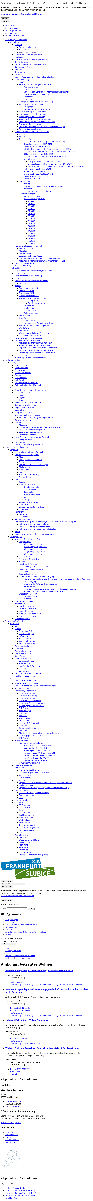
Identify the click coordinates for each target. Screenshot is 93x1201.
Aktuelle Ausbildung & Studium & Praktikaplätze (35, 77)
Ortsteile (18, 278)
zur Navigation (11, 33)
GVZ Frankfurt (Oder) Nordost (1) (38, 745)
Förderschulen (21, 377)
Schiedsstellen (21, 355)
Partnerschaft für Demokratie (27, 340)
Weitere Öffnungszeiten (11, 1122)
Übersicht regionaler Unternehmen (34, 773)
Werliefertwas (25, 775)
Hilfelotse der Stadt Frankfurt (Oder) (30, 402)
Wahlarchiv (24, 330)
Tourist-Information (23, 653)
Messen (22, 837)
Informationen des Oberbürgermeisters (32, 59)
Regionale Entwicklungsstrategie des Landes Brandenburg (44, 787)
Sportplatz (28, 499)
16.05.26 (31, 223)
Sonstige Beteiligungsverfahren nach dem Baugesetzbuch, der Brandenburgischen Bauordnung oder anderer (50, 590)
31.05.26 (31, 243)
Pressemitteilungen (27, 47)
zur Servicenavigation (14, 35)
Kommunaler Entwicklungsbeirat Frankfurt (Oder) (45, 156)
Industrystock (25, 777)
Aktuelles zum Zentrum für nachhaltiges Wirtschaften (46, 92)
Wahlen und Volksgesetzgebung (32, 298)
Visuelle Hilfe (6, 884)
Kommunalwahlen (31, 310)
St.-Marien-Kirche (26, 661)
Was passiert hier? (31, 87)
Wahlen (18, 285)
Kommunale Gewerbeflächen (31, 743)
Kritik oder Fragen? (27, 830)
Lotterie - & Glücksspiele (29, 723)
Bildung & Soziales (13, 360)
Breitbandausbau (22, 688)
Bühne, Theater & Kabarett (30, 459)
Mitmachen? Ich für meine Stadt (28, 539)
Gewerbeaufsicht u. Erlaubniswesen (34, 703)
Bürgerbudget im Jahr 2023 (35, 546)
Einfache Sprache (18, 884)
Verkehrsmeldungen (28, 52)
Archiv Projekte (30, 159)
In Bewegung (24, 636)
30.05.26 (31, 241)
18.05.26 (31, 228)
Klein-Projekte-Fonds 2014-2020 (37, 146)
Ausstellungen (25, 710)
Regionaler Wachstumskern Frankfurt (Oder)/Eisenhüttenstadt (45, 782)
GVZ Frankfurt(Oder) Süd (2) (35, 748)
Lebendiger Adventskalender (36, 566)
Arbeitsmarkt (24, 847)
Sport (17, 479)
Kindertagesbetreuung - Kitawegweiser (31, 390)
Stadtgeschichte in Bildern (30, 613)
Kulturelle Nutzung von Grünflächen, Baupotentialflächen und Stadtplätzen (47, 522)
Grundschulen (21, 365)
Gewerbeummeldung (28, 695)
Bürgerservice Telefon (24, 67)
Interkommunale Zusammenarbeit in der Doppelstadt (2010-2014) (56, 166)
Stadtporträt (20, 57)
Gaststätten (24, 725)
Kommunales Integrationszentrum (29, 415)
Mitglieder (23, 425)
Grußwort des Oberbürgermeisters (30, 54)
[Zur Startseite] (28, 878)
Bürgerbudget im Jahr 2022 (35, 549)
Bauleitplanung (30, 586)
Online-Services (21, 62)
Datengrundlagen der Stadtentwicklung (36, 102)
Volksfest (23, 715)
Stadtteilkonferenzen (28, 574)
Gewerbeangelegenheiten (26, 691)
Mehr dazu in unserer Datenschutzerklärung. (21, 14)
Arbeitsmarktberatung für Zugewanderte (36, 417)
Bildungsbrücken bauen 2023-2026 (38, 154)
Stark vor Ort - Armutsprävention (29, 444)
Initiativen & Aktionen (28, 564)
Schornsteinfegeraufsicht (30, 728)
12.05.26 (31, 218)
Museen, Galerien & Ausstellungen (33, 464)
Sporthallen (24, 504)
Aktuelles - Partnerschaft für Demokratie (36, 343)
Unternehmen (21, 768)
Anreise (18, 626)
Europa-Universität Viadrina (26, 382)
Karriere (18, 74)
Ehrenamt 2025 (30, 596)
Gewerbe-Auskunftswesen (30, 700)
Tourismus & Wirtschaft (15, 621)
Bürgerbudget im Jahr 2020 (35, 554)
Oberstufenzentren (23, 372)
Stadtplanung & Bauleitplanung (32, 114)
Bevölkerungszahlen (27, 606)
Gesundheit (19, 410)
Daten (21, 810)
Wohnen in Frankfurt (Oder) (31, 104)
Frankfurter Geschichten (25, 676)
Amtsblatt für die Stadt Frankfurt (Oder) (31, 280)
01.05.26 (31, 206)
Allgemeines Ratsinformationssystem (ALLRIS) (34, 271)
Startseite (9, 948)
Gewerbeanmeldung (28, 693)
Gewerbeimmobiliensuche (30, 763)
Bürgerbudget (25, 541)
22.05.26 (31, 233)
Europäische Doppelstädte (30, 256)
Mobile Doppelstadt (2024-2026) (37, 169)
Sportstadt (23, 482)
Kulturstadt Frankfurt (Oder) (27, 454)
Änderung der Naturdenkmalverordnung (41, 584)
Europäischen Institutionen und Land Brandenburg (41, 258)
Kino (21, 472)
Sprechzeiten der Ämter (25, 263)
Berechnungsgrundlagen (29, 795)
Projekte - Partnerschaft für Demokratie (36, 350)
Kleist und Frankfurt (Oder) (30, 609)
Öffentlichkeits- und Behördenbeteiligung (36, 576)
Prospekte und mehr (28, 643)
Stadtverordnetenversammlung (28, 275)
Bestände (23, 514)
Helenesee (23, 668)
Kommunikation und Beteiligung (37, 191)
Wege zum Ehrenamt (28, 594)
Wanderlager (24, 718)
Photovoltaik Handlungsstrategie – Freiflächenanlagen (42, 126)
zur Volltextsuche (12, 28)
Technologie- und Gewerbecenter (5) (39, 755)
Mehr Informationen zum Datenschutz (17, 895)
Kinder (22, 395)
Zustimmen (5, 21)
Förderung (23, 850)
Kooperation (24, 181)
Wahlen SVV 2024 (26, 290)
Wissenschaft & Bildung (29, 840)
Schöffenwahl (29, 320)
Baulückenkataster (27, 815)
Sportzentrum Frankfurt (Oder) (32, 484)
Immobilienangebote (23, 765)
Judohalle (28, 497)
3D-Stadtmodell (25, 805)
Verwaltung (15, 42)
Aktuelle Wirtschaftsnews (25, 681)
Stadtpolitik (15, 268)
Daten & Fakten (21, 835)
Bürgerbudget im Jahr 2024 (35, 544)
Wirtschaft (28, 189)
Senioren (18, 422)
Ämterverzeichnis (22, 69)
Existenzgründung (22, 800)
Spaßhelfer (28, 571)
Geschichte (24, 517)
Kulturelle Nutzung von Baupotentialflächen (37, 529)
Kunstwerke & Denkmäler (30, 666)
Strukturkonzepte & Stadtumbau (33, 111)
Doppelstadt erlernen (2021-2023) (38, 144)
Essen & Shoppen (26, 638)
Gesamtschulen (21, 367)
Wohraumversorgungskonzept (37, 109)
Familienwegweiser (23, 392)
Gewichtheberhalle (32, 494)
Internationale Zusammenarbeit (28, 246)
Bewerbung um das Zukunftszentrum (30, 358)
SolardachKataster (22, 790)
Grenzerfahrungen (27, 193)
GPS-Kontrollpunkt (27, 825)
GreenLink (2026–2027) (33, 179)
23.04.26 (31, 201)
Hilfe (21, 832)
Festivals (22, 462)
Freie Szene (24, 469)
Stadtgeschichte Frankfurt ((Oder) (33, 855)
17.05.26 (31, 226)
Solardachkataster (27, 817)
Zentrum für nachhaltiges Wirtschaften (35, 84)
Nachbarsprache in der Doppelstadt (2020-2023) (44, 141)
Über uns (23, 134)
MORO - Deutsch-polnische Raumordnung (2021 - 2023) (47, 149)
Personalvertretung (23, 266)
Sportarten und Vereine (29, 502)
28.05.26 (31, 236)
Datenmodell (24, 812)
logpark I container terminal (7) (37, 760)
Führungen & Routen (28, 631)
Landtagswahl (29, 308)
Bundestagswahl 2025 (28, 288)
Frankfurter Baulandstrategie (31, 124)
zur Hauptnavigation (14, 30)
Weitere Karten (25, 820)
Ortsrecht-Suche (22, 273)
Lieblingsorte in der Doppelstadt (28, 673)
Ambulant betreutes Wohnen (17, 958)
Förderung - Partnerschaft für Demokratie (37, 353)
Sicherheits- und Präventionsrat (28, 338)
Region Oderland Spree (29, 785)
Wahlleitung (24, 328)
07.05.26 (31, 211)
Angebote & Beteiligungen (16, 447)
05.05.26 (31, 208)
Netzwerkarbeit (25, 477)
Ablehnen (5, 18)
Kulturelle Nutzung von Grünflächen (34, 524)
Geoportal (19, 802)
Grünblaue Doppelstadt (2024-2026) (39, 174)
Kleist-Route (20, 656)
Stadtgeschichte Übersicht (30, 616)
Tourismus (14, 623)
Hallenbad (23, 509)
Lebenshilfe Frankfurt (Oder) (26, 1020)
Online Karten (25, 807)
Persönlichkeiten (26, 611)
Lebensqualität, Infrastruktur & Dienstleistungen (44, 186)
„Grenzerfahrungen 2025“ (35, 196)
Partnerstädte (25, 253)
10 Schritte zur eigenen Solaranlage (34, 792)
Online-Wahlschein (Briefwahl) (32, 335)
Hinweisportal (25, 561)
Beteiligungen (16, 536)
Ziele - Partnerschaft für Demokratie (34, 345)
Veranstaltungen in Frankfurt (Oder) (30, 452)
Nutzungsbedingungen (29, 827)
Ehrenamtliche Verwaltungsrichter (38, 323)
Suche (3, 908)
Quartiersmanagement (24, 601)
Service (18, 628)
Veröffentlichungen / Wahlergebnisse (35, 325)
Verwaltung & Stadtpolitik (16, 39)
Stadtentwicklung (22, 79)
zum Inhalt (10, 25)
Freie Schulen (20, 380)
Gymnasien (19, 375)
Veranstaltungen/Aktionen (30, 432)
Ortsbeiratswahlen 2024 (29, 295)
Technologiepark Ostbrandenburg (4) (39, 753)
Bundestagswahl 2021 (37, 303)
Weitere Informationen (29, 435)
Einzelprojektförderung (29, 474)
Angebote (14, 449)
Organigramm (21, 72)
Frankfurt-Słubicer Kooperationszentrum (32, 131)
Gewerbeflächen (21, 740)
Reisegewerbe (25, 730)
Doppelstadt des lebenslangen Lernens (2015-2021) (50, 164)
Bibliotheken (24, 467)
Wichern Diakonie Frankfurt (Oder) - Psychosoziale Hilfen (42, 1048)
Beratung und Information (26, 405)
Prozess (27, 89)
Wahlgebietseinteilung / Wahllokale (34, 333)
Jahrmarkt (23, 713)
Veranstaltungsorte (23, 651)
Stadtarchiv (19, 512)
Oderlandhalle (30, 489)
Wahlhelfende (25, 315)
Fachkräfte (23, 845)
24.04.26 (31, 203)
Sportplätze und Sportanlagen (32, 507)
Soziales (13, 387)
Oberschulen (20, 370)
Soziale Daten (25, 852)
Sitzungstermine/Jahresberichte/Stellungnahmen (40, 427)
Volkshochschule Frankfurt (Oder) (29, 385)
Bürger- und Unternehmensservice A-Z (31, 64)
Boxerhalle (28, 492)
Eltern (21, 400)
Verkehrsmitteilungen (24, 646)
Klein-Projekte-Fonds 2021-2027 (37, 176)
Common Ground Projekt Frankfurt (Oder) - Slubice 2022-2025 (50, 151)
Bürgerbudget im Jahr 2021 (35, 551)
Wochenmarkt (25, 720)
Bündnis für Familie (23, 420)
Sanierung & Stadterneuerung (32, 116)
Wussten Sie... (20, 604)
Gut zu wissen (25, 599)
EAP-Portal (23, 708)
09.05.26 (31, 216)
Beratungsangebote (23, 519)
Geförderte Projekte (27, 139)
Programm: (28, 99)
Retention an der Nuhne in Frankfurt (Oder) (37, 121)
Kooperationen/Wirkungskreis (32, 430)
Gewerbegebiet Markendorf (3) (37, 750)
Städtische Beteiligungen (29, 770)
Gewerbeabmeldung (28, 698)
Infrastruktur (24, 842)
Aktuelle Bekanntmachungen (27, 683)
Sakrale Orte (24, 671)
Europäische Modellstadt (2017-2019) (44, 161)
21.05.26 (31, 231)
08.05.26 (31, 213)
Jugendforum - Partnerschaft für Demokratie (38, 348)
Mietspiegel (28, 107)
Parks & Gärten (25, 663)
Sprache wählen (7, 886)
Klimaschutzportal (22, 618)
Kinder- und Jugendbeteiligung (32, 569)
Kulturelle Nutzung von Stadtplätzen (34, 526)
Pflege (17, 531)
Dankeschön (24, 556)
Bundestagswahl (31, 300)
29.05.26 (31, 238)
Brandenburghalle (31, 487)
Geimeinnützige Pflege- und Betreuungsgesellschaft (39, 970)
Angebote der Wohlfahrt (25, 407)
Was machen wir (26, 248)
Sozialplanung (21, 442)
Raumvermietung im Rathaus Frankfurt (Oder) (34, 534)
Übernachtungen (26, 633)
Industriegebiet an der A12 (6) (36, 758)
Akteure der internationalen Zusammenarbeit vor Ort (42, 261)
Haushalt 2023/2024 (27, 49)
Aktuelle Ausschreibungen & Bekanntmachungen (35, 686)
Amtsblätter (24, 283)
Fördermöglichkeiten (23, 440)
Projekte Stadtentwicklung (30, 129)
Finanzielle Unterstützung (30, 559)
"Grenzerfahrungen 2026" (34, 198)
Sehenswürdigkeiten (23, 658)
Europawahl (29, 305)
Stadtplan (19, 648)
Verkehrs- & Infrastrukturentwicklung (35, 119)
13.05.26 (31, 221)
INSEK (21, 82)
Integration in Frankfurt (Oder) (27, 412)
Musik (21, 457)
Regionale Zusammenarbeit (26, 780)
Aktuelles (18, 44)
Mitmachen (28, 97)
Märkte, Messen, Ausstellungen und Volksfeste (39, 733)
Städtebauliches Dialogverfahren (38, 94)
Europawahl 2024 (26, 293)
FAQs (21, 797)
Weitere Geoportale (27, 822)
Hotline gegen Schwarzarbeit (31, 705)
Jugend (22, 397)
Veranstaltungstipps (27, 641)
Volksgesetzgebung (32, 313)
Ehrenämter (24, 318)
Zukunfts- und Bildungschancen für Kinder (33, 437)
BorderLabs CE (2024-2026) (35, 171)
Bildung (27, 184)
